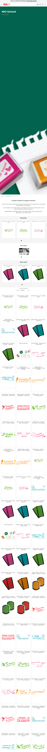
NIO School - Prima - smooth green (8, 222)
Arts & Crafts (8, 196)
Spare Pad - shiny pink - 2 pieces (8, 266)
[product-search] (43, 4)
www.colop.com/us (31, 1)
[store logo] (6, 4)
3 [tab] (24, 240)
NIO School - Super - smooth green (23, 222)
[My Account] (40, 4)
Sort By (18, 290)
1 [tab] (21, 240)
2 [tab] (22, 240)
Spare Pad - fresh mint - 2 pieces (23, 266)
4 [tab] (25, 240)
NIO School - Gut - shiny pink (38, 221)
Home (2, 196)
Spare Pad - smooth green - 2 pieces (38, 266)
